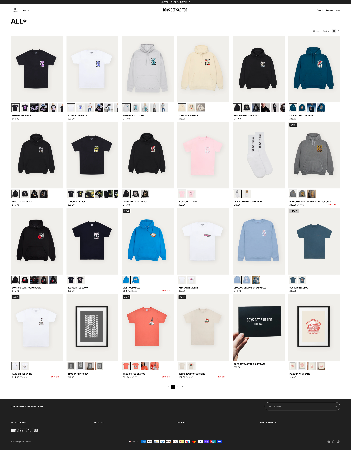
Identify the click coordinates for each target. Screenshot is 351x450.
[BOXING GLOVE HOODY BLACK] (15, 280)
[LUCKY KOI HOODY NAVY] (293, 107)
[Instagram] (333, 441)
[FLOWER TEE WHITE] (71, 107)
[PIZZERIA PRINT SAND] (293, 366)
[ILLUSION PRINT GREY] (71, 366)
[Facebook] (328, 441)
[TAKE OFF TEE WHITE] (15, 366)
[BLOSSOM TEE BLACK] (71, 280)
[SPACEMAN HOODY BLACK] (237, 107)
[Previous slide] (15, 69)
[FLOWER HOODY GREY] (126, 107)
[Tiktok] (338, 441)
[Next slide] (59, 69)
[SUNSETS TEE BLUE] (293, 280)
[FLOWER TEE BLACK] (15, 107)
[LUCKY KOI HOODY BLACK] (126, 194)
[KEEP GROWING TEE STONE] (182, 366)
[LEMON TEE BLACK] (71, 194)
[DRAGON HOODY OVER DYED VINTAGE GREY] (293, 194)
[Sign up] (336, 406)
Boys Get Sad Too (24, 442)
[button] (326, 31)
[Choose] (58, 98)
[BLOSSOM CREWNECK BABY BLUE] (237, 280)
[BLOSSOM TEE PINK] (182, 194)
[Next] (182, 387)
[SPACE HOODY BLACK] (15, 194)
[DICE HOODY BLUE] (126, 280)
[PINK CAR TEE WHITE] (182, 280)
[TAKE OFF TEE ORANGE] (126, 366)
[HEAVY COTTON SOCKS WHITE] (237, 194)
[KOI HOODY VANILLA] (182, 107)
